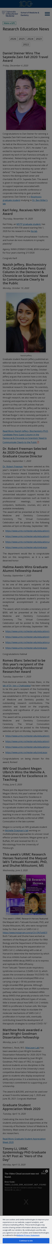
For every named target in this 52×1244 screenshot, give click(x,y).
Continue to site (26, 1240)
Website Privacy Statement (28, 1235)
